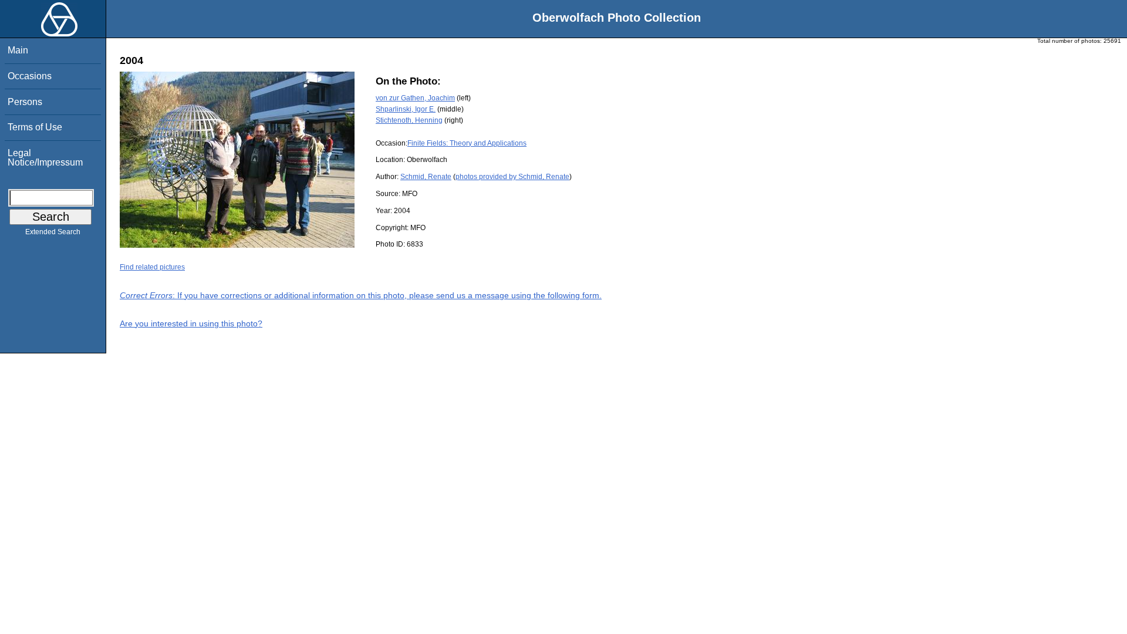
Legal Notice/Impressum (45, 157)
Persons (25, 102)
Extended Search (52, 231)
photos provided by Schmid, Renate (512, 177)
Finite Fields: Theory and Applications (467, 143)
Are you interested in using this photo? (191, 323)
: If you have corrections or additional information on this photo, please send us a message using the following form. (361, 295)
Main (18, 50)
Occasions (30, 76)
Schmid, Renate (425, 177)
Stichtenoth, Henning (409, 120)
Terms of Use (35, 127)
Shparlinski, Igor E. (406, 109)
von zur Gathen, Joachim (415, 98)
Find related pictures (152, 267)
